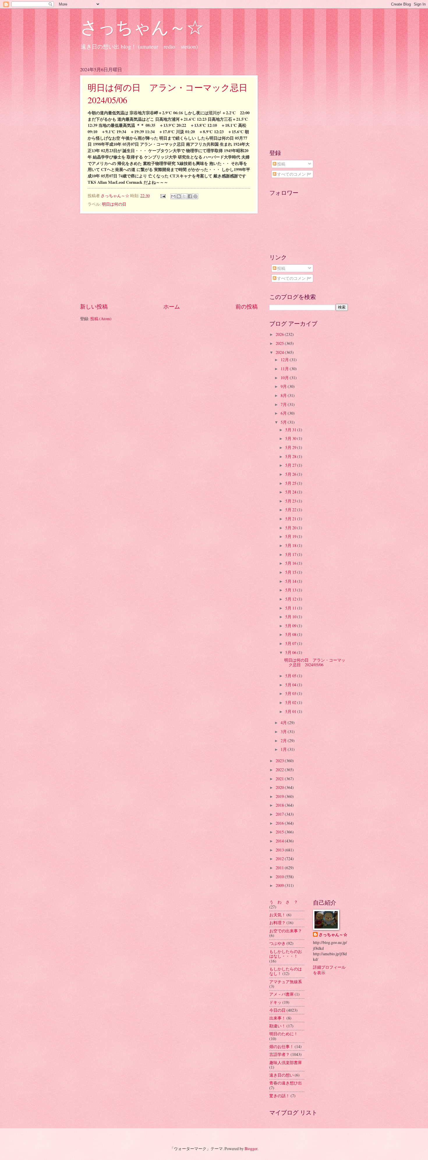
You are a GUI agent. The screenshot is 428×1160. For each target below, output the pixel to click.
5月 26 (291, 474)
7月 (284, 404)
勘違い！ (277, 1026)
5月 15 (291, 572)
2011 (280, 867)
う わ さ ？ (283, 902)
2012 (280, 858)
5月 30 (291, 438)
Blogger (251, 1148)
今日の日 (277, 1010)
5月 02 (291, 702)
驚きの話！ (279, 1095)
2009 (280, 885)
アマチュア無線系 (285, 981)
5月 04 (291, 684)
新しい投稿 (94, 306)
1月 (284, 749)
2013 (280, 850)
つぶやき (277, 943)
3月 (284, 731)
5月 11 (291, 608)
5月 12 (291, 599)
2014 (280, 841)
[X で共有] (184, 196)
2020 (280, 787)
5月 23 (291, 501)
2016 (280, 823)
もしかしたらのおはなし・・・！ (285, 954)
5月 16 (291, 563)
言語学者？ (279, 1054)
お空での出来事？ (285, 930)
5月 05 (291, 675)
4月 (284, 722)
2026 (280, 334)
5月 (284, 422)
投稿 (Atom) (101, 318)
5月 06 (291, 652)
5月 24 (291, 492)
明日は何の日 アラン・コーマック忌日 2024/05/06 (314, 662)
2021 (280, 778)
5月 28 (291, 456)
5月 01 (291, 711)
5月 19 (291, 536)
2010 (280, 876)
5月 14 (291, 581)
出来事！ (277, 1018)
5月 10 (291, 616)
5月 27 (291, 465)
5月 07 (291, 643)
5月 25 (291, 483)
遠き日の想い (281, 1075)
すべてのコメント (293, 174)
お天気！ (277, 914)
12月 (285, 359)
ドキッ (275, 1002)
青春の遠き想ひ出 (285, 1083)
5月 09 (291, 625)
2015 (280, 832)
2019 (280, 796)
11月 (285, 368)
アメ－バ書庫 (281, 994)
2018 (280, 805)
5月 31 (291, 429)
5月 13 (291, 590)
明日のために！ (283, 1033)
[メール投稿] (163, 195)
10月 (285, 377)
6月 (284, 413)
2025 (280, 343)
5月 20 (291, 527)
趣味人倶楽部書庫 (285, 1062)
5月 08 (291, 634)
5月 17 (291, 554)
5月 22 (291, 509)
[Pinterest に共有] (195, 196)
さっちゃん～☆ (142, 26)
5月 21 (291, 518)
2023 (280, 760)
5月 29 (291, 447)
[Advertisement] (169, 258)
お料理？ (277, 922)
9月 (284, 386)
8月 (284, 395)
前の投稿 (247, 306)
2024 (280, 352)
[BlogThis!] (179, 196)
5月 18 (291, 545)
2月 (284, 740)
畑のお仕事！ (281, 1046)
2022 (280, 769)
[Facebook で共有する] (190, 196)
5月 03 (291, 693)
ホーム (171, 306)
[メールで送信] (173, 196)
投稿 (280, 164)
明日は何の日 (114, 204)
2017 (280, 814)
